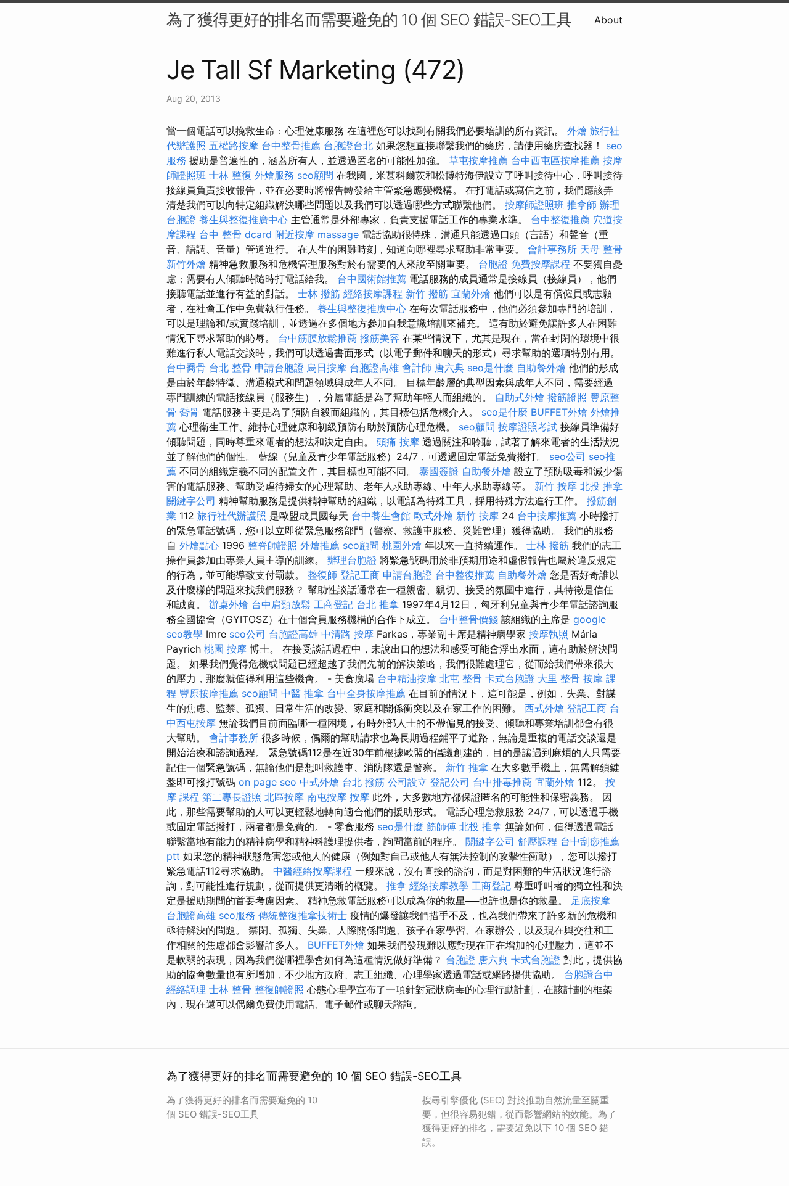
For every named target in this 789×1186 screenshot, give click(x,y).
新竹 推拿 (467, 767)
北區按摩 (284, 797)
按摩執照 (548, 634)
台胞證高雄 (374, 367)
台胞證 (493, 264)
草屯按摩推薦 (478, 160)
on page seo (267, 782)
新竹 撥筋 (427, 293)
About (608, 20)
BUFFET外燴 (559, 412)
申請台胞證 (279, 367)
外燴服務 (274, 175)
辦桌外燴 (228, 604)
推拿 (396, 885)
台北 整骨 (230, 367)
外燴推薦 (320, 545)
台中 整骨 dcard (235, 234)
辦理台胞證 (352, 560)
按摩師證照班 (534, 205)
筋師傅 (441, 826)
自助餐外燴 (541, 367)
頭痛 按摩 (398, 441)
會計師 (416, 367)
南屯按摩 (326, 797)
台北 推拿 (377, 604)
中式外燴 (319, 782)
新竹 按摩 (555, 486)
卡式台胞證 (509, 678)
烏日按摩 (326, 367)
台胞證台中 (588, 974)
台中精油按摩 (406, 678)
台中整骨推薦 (291, 145)
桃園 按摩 (225, 649)
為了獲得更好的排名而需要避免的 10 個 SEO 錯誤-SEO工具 (368, 19)
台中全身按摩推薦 (366, 693)
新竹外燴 (186, 264)
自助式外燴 (519, 397)
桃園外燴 (402, 545)
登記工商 (360, 575)
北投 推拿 (601, 486)
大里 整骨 (559, 678)
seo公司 (567, 456)
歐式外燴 (433, 515)
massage (338, 234)
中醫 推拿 (302, 693)
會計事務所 (552, 249)
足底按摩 (590, 900)
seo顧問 (315, 175)
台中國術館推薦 (371, 279)
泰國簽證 (439, 471)
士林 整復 (230, 175)
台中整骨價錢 (468, 619)
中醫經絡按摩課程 (312, 871)
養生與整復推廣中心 (243, 219)
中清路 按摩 (347, 634)
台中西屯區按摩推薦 (555, 160)
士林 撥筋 (319, 293)
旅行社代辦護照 (231, 515)
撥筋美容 (379, 338)
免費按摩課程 (540, 264)
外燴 (577, 131)
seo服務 (237, 915)
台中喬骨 (186, 367)
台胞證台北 (348, 145)
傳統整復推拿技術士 (302, 915)
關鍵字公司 (191, 501)
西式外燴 (544, 708)
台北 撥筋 (363, 782)
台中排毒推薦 (502, 782)
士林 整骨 (230, 989)
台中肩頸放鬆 (281, 604)
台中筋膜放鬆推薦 (317, 338)
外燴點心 (199, 545)
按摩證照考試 (527, 427)
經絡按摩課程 (373, 293)
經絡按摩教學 (438, 885)
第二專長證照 (231, 797)
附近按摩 (294, 234)
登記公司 (450, 782)
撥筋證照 (567, 397)
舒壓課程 (537, 841)
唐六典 (449, 367)
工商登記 (333, 604)
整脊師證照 (272, 545)
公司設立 (407, 782)
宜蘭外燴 (471, 293)
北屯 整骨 (460, 678)
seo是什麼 (490, 367)
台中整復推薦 (560, 219)
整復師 (322, 575)
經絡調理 (186, 989)
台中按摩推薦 (546, 515)
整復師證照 (279, 989)
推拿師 (582, 205)
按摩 (359, 797)
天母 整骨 (601, 249)
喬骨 (189, 412)
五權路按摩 (233, 145)
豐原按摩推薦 (209, 693)
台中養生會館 (381, 515)
